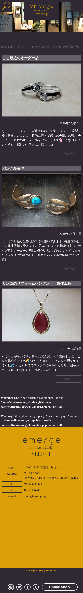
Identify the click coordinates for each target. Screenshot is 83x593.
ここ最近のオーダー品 (20, 58)
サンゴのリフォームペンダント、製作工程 (36, 283)
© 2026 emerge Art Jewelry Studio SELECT (42, 570)
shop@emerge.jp (35, 496)
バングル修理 (13, 168)
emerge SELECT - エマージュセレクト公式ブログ (41, 11)
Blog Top (7, 46)
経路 (74, 478)
